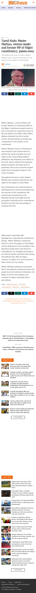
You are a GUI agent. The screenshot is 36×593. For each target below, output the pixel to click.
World (18, 8)
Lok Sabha (22, 284)
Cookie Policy (18, 582)
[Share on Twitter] (11, 93)
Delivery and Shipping (23, 584)
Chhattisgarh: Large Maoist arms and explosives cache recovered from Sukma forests (22, 544)
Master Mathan (25, 287)
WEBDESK (7, 64)
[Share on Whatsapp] (18, 93)
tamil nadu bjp (6, 287)
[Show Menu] (2, 3)
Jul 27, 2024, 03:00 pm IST (11, 66)
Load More (18, 417)
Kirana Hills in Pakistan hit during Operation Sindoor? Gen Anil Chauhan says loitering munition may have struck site (22, 511)
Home (3, 8)
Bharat (10, 8)
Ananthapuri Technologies (15, 589)
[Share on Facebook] (4, 93)
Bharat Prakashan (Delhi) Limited (10, 587)
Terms (10, 582)
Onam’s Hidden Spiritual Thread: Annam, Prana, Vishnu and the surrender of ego (22, 529)
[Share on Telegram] (25, 93)
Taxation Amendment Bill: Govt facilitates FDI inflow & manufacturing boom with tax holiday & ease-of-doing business (22, 394)
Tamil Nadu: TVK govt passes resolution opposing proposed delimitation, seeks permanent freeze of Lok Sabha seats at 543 (21, 384)
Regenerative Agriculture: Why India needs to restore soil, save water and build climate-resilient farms (22, 485)
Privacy (3, 582)
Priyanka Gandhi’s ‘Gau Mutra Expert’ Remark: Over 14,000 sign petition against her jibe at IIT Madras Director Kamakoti (22, 375)
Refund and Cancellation (7, 584)
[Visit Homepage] (17, 3)
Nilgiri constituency (12, 284)
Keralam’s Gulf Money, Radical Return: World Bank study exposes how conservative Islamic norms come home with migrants (22, 520)
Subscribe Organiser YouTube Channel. (18, 299)
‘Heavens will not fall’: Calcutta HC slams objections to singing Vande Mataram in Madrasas (20, 403)
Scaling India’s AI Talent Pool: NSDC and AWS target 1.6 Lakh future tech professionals (23, 502)
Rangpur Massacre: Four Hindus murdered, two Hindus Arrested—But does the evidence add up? (23, 537)
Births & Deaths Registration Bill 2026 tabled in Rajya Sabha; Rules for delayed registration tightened (22, 411)
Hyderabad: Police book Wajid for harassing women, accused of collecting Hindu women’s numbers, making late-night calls (23, 562)
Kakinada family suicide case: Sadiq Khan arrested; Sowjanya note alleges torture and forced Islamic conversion (23, 553)
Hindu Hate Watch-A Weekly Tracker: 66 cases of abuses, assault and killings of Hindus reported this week (23, 494)
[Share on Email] (31, 93)
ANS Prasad (16, 287)
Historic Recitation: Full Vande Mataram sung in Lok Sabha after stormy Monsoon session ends (20, 366)
